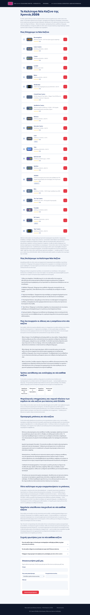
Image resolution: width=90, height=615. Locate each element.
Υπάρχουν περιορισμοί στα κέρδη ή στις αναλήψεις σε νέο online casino (42, 554)
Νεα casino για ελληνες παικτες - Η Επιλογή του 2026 (27, 3)
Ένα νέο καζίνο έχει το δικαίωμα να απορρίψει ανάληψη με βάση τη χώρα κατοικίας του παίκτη (42, 543)
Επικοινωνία (46, 3)
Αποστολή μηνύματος (30, 592)
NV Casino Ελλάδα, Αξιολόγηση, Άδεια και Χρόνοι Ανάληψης (66, 3)
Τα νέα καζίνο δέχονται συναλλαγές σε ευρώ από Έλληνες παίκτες (40, 549)
